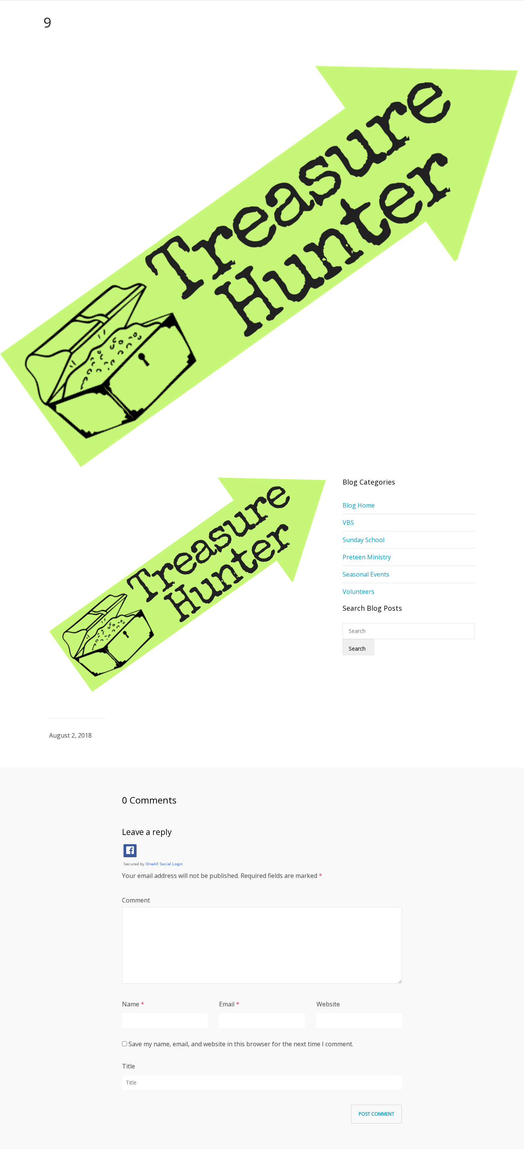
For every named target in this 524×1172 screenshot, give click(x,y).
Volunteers (358, 591)
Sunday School (363, 540)
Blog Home (359, 505)
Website (328, 1004)
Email (226, 1004)
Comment (136, 900)
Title (128, 1066)
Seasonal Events (366, 574)
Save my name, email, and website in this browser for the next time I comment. (241, 1044)
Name (130, 1004)
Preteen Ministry (367, 557)
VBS (348, 522)
